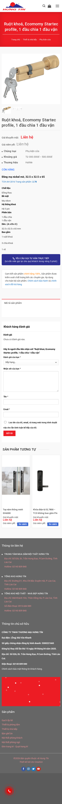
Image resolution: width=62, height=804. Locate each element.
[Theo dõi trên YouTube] (38, 769)
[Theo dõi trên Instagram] (28, 769)
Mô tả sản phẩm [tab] (13, 303)
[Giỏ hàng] (50, 6)
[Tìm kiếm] (44, 6)
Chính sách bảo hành (38, 280)
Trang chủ (15, 40)
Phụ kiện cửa (45, 40)
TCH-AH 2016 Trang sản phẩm (19, 181)
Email (6, 409)
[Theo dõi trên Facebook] (23, 769)
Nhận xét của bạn (12, 369)
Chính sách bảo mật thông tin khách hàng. (22, 669)
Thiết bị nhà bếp (30, 40)
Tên (5, 396)
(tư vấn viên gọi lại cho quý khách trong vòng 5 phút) (31, 260)
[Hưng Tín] (18, 6)
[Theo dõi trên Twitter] (33, 769)
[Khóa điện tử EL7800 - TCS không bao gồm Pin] (46, 481)
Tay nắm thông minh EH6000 (13, 511)
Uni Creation (37, 762)
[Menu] (57, 6)
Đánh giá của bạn (12, 357)
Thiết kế (23, 762)
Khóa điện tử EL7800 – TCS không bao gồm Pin (45, 511)
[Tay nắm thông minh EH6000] (16, 481)
